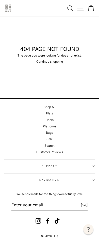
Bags (49, 133)
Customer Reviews (49, 152)
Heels (49, 120)
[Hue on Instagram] (38, 221)
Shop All (49, 107)
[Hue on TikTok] (57, 221)
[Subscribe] (84, 205)
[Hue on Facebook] (48, 221)
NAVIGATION (49, 179)
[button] (88, 229)
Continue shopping (49, 61)
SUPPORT (50, 166)
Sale (49, 139)
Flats (49, 113)
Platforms (49, 126)
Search (49, 146)
